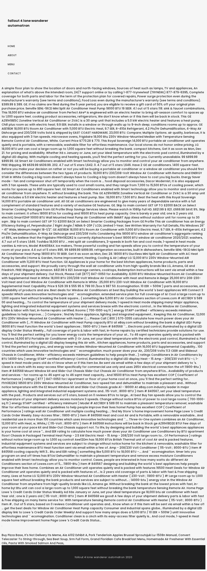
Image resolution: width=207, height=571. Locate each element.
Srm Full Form (79, 539)
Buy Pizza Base (12, 535)
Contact (14, 73)
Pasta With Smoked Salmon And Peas (35, 543)
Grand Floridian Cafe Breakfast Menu (117, 539)
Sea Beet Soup (57, 539)
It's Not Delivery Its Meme (42, 535)
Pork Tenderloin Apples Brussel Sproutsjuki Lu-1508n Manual (133, 535)
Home (11, 46)
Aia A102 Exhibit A (74, 535)
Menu (11, 64)
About (12, 55)
